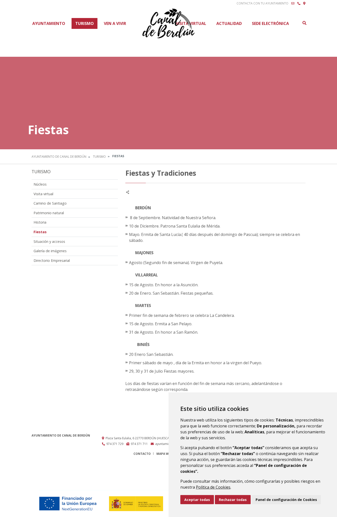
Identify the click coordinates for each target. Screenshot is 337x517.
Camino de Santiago (50, 203)
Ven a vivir (115, 23)
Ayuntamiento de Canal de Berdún (59, 156)
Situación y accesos (49, 241)
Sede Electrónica (270, 23)
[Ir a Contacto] (292, 3)
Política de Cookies (213, 487)
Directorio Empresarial (52, 260)
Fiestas (40, 232)
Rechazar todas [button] (233, 499)
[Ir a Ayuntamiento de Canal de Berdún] (169, 23)
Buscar (304, 23)
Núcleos (40, 184)
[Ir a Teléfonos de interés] (298, 3)
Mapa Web (164, 454)
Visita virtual (43, 193)
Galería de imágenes (50, 251)
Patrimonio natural (49, 213)
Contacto (142, 454)
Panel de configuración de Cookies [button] (286, 499)
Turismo (84, 23)
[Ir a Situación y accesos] (304, 3)
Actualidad (229, 23)
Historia (40, 222)
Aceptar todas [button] (197, 499)
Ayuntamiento (48, 23)
